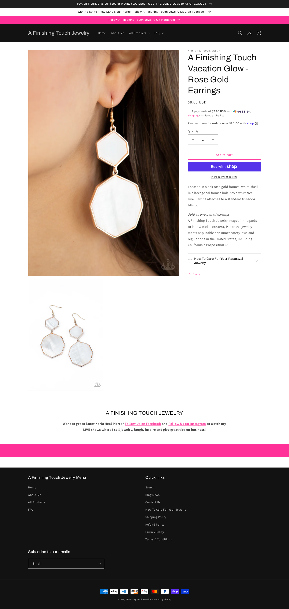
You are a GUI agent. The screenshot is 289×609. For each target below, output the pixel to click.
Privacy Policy (154, 532)
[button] (139, 33)
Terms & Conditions (158, 539)
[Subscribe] (99, 564)
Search (150, 487)
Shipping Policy (155, 517)
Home (32, 487)
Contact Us (152, 502)
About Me (34, 495)
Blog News (152, 495)
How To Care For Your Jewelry (165, 509)
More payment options (224, 176)
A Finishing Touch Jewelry (138, 599)
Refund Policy (154, 524)
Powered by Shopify (161, 599)
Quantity (193, 131)
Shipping (193, 115)
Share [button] (197, 274)
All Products (36, 502)
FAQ (30, 509)
